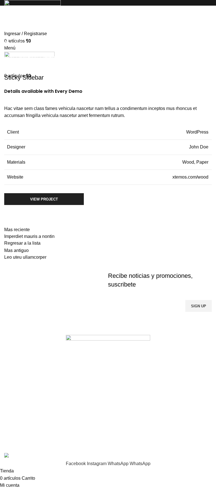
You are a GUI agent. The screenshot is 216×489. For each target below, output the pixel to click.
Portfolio (28, 57)
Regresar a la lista (22, 243)
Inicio (9, 57)
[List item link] (108, 409)
